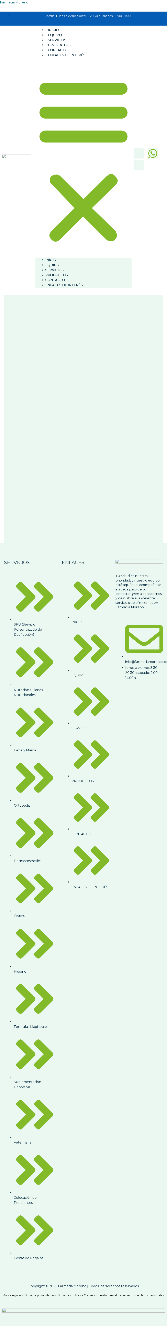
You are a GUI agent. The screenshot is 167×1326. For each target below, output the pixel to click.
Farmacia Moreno (14, 2)
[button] (83, 160)
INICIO (53, 30)
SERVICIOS (57, 40)
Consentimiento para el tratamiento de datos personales (124, 1295)
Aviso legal (10, 1295)
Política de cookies (67, 1295)
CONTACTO (58, 50)
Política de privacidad (36, 1295)
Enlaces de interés (66, 55)
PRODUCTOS (59, 45)
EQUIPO (55, 35)
